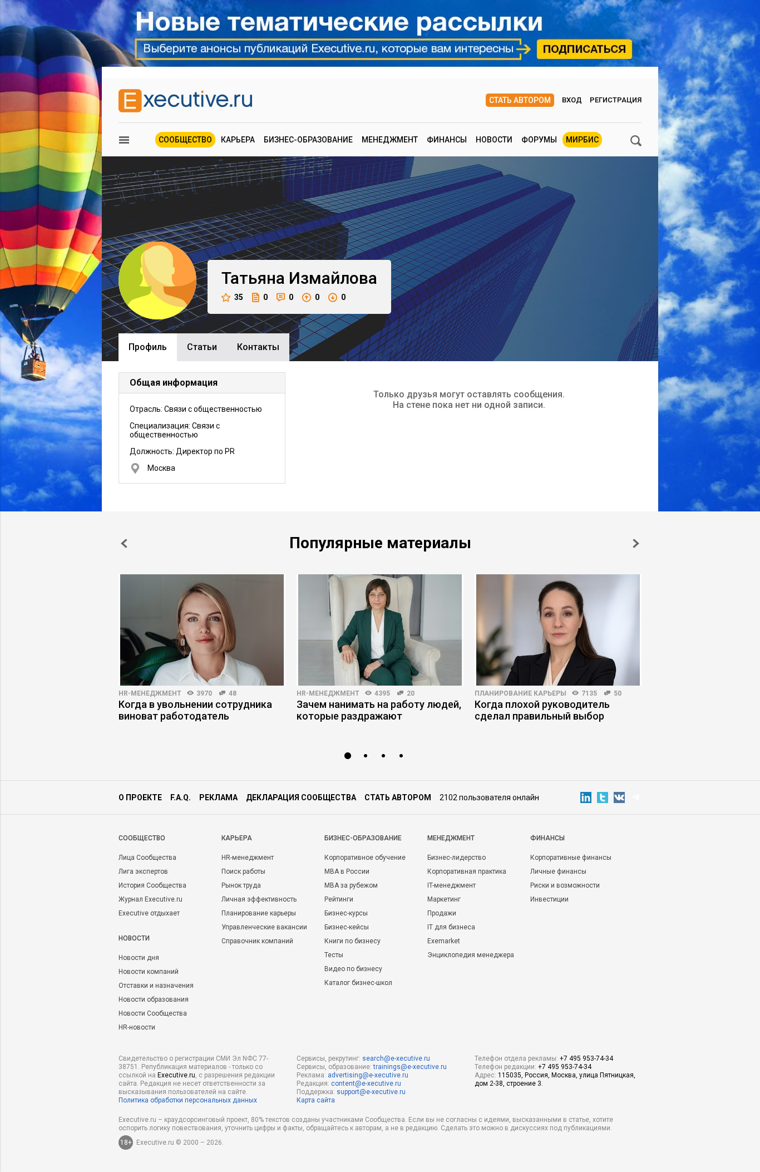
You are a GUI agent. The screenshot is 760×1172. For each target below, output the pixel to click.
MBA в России (346, 871)
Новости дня (139, 958)
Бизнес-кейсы (346, 927)
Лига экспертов (143, 871)
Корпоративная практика (466, 871)
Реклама (218, 797)
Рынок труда (241, 885)
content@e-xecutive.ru (366, 1083)
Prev (124, 543)
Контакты (258, 347)
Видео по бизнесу (353, 969)
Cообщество (142, 838)
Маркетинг (444, 899)
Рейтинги (338, 899)
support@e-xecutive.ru (371, 1092)
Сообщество (185, 139)
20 (410, 693)
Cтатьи (202, 347)
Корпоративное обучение (365, 857)
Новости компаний (149, 972)
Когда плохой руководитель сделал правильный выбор (542, 710)
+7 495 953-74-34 (586, 1058)
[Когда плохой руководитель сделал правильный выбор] (558, 630)
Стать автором (520, 100)
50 (617, 693)
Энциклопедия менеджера (470, 955)
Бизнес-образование (308, 139)
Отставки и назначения (156, 985)
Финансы (447, 139)
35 (238, 297)
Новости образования (154, 999)
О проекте (140, 797)
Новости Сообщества (153, 1013)
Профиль (148, 347)
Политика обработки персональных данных (188, 1100)
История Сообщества (152, 885)
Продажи (441, 913)
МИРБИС (582, 139)
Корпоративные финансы (570, 857)
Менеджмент (390, 139)
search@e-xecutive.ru (396, 1058)
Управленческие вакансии (264, 927)
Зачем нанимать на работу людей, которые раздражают (379, 710)
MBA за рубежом (351, 885)
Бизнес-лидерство (456, 857)
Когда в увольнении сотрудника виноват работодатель (195, 710)
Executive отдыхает (149, 913)
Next (635, 543)
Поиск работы (243, 871)
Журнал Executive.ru (150, 899)
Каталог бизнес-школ (358, 983)
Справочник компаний (257, 941)
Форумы (539, 139)
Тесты (333, 955)
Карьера (238, 139)
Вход (572, 100)
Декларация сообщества (301, 797)
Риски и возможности (565, 885)
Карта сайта (316, 1100)
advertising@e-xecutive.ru (368, 1075)
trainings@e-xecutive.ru (410, 1067)
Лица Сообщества (147, 857)
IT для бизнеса (451, 927)
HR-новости (137, 1027)
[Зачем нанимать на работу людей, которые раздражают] (380, 630)
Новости (494, 139)
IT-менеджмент (451, 885)
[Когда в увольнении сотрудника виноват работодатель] (202, 630)
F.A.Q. (180, 797)
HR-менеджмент (150, 693)
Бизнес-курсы (346, 913)
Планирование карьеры (520, 693)
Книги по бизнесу (352, 941)
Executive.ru (176, 1075)
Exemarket (443, 941)
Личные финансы (558, 871)
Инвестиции (549, 899)
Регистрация (615, 100)
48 (232, 693)
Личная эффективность (259, 899)
